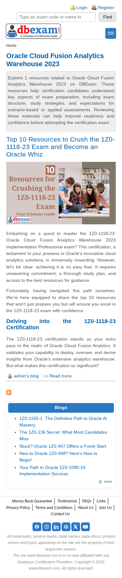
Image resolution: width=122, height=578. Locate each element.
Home (11, 45)
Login (81, 7)
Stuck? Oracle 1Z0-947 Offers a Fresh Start (62, 446)
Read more (60, 376)
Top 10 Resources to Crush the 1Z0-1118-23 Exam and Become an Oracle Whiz (60, 147)
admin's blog (26, 376)
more (108, 481)
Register (106, 7)
